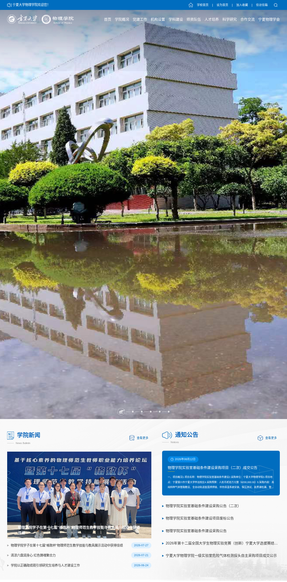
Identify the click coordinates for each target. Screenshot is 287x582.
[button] (121, 411)
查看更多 (142, 437)
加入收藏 (242, 5)
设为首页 (222, 5)
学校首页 (203, 5)
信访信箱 (262, 5)
